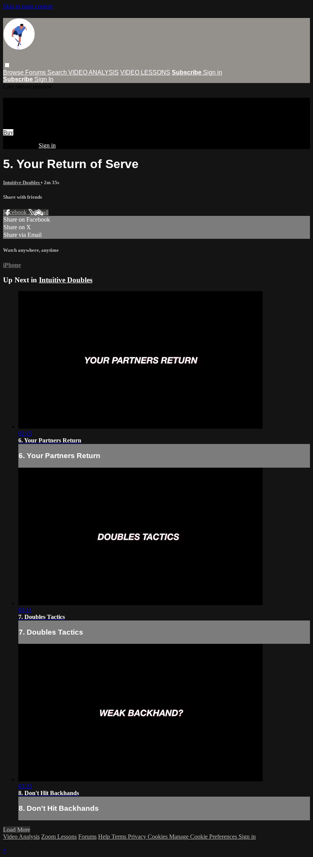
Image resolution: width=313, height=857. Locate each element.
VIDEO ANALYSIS (93, 72)
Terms (119, 836)
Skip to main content (28, 6)
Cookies (158, 836)
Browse (14, 72)
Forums (36, 72)
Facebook (15, 212)
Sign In (43, 79)
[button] (7, 65)
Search (57, 72)
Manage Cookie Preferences (204, 836)
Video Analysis (21, 836)
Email (41, 212)
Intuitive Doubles (22, 182)
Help (104, 836)
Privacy (138, 836)
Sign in (212, 72)
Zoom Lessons (59, 836)
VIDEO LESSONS (145, 72)
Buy (8, 132)
